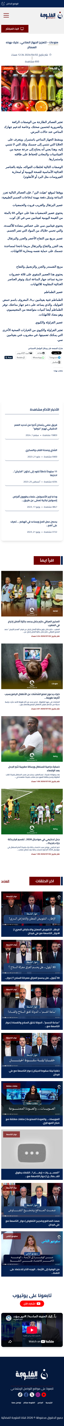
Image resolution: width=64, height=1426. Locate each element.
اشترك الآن (29, 1303)
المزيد (5, 881)
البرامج (40, 1402)
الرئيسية (49, 1402)
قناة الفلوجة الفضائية (13, 1417)
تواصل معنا (16, 1402)
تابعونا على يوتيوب (32, 1295)
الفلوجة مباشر (29, 1402)
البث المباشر (12, 28)
